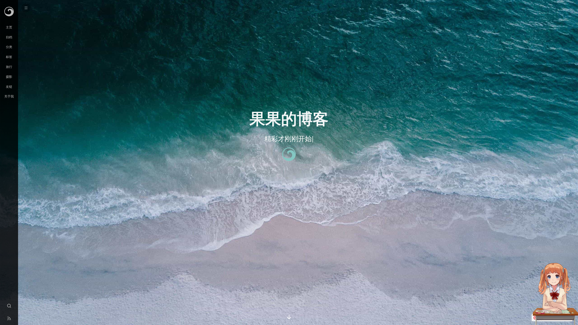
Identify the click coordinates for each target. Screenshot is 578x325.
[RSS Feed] (9, 318)
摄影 (9, 76)
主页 (9, 27)
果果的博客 (289, 118)
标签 (9, 56)
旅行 (9, 66)
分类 (9, 46)
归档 (9, 37)
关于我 (9, 96)
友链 (9, 86)
